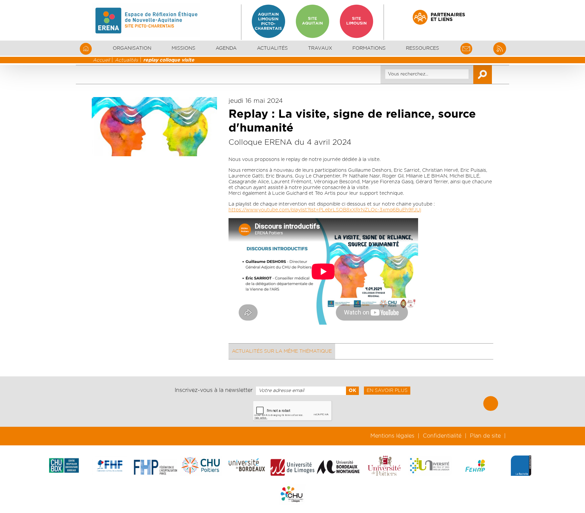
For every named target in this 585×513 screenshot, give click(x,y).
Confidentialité (442, 436)
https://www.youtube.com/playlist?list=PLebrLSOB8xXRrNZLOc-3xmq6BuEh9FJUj (325, 210)
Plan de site (485, 436)
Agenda (226, 48)
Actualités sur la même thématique (282, 351)
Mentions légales (392, 436)
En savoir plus (387, 390)
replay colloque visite (168, 60)
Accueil (101, 60)
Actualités (272, 48)
